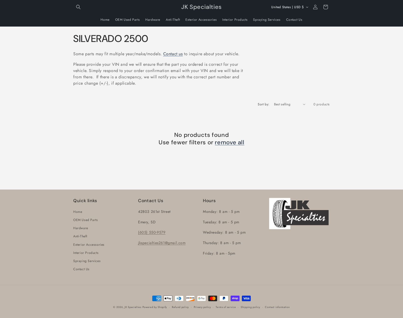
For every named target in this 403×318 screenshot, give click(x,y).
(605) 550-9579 (151, 232)
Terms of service (226, 307)
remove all (229, 142)
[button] (78, 7)
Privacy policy (202, 307)
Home (77, 211)
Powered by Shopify (154, 307)
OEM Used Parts (85, 220)
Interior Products (85, 252)
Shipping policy (250, 307)
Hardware (80, 228)
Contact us (173, 54)
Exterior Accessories (88, 244)
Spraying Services (87, 261)
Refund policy (180, 307)
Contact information (277, 307)
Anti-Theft (80, 236)
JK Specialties (133, 307)
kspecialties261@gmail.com (162, 242)
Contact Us (81, 269)
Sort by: (263, 104)
